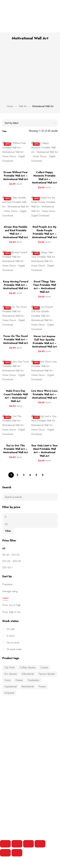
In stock (10, 636)
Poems (42, 686)
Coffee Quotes (28, 667)
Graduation (33, 680)
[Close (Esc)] (40, 843)
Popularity (7, 584)
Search (53, 497)
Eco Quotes (10, 674)
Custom (44, 667)
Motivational (28, 686)
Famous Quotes (47, 674)
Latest (5, 598)
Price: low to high (11, 605)
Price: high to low (11, 612)
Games (19, 680)
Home (10, 106)
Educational (28, 674)
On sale (10, 629)
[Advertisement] (30, 72)
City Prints (9, 667)
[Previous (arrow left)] (5, 852)
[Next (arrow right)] (17, 852)
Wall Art (23, 106)
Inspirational (10, 686)
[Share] (28, 843)
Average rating (10, 591)
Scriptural (9, 693)
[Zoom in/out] (5, 843)
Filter (8, 530)
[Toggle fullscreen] (17, 843)
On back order (14, 649)
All (3, 548)
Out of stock (12, 642)
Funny (7, 680)
